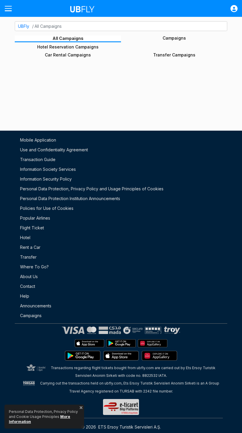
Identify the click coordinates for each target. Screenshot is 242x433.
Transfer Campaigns (174, 54)
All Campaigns (68, 38)
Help (24, 296)
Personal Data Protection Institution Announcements (70, 198)
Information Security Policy (46, 178)
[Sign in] (231, 8)
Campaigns (174, 37)
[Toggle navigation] (11, 8)
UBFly (23, 26)
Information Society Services (48, 169)
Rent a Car (30, 247)
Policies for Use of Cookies (46, 208)
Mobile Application (38, 139)
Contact (27, 286)
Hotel (25, 237)
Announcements (35, 305)
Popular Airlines (35, 217)
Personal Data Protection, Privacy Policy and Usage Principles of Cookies (91, 188)
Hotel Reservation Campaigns (68, 46)
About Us (29, 276)
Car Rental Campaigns (68, 54)
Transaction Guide (37, 159)
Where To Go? (34, 266)
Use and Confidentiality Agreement (54, 149)
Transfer (28, 257)
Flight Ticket (32, 227)
